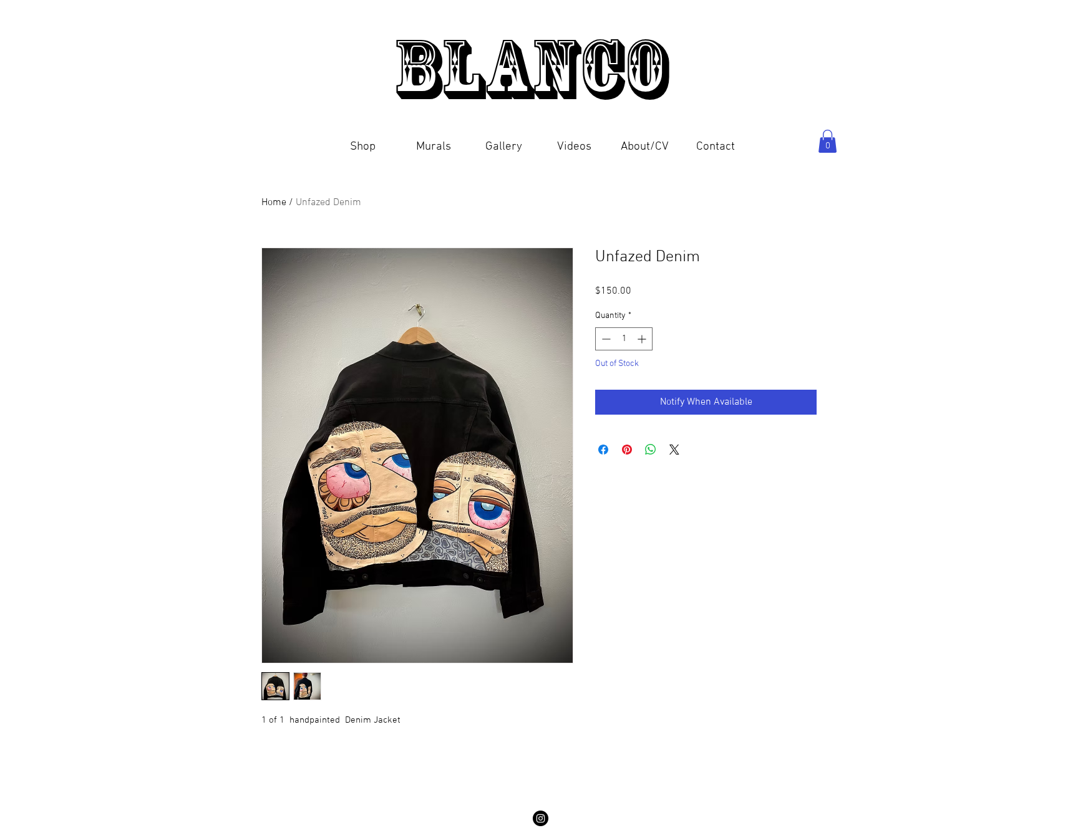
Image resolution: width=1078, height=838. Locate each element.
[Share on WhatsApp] (650, 449)
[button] (363, 141)
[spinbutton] (624, 339)
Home (273, 202)
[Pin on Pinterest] (626, 449)
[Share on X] (674, 449)
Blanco (538, 68)
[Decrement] (605, 339)
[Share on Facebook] (603, 449)
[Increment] (643, 339)
